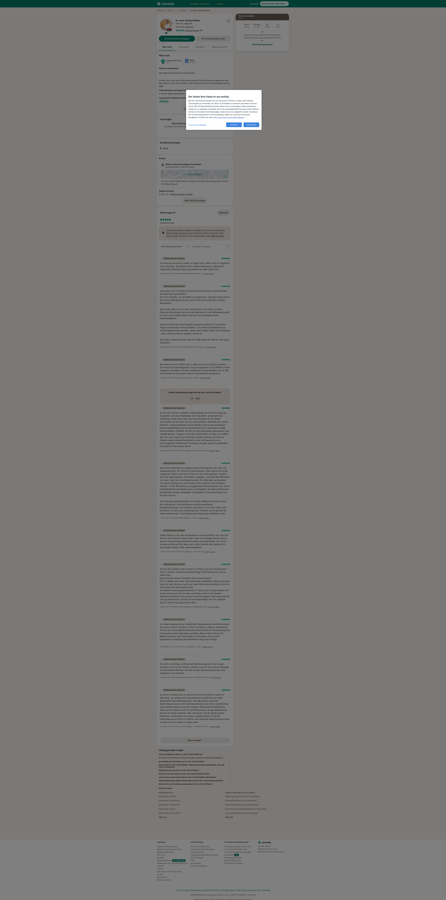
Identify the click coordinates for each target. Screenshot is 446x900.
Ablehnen (234, 125)
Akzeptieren (251, 125)
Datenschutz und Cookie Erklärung (231, 117)
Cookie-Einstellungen (197, 125)
